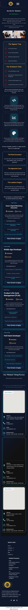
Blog (9, 552)
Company (10, 548)
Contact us (10, 554)
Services (10, 550)
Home (9, 545)
